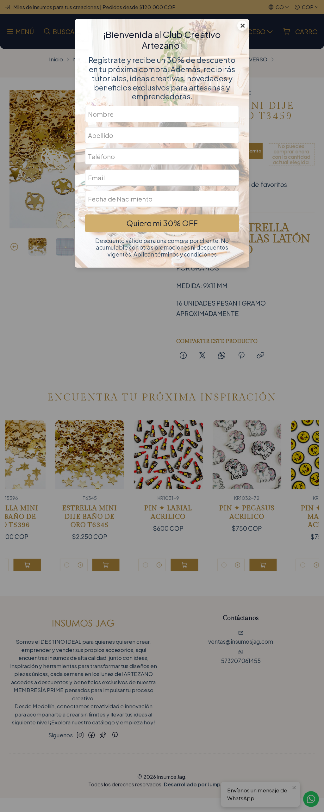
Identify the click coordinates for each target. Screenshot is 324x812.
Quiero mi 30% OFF (162, 223)
